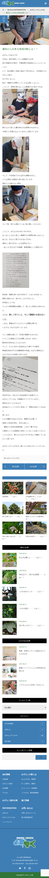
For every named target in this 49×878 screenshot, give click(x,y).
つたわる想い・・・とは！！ (30, 608)
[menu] (45, 3)
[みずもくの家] (24, 852)
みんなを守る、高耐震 (28, 779)
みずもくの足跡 (7, 784)
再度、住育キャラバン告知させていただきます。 (32, 652)
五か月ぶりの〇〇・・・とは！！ (31, 625)
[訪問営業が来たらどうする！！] (13, 466)
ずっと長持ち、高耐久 (28, 784)
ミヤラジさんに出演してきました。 (32, 685)
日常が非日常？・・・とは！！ (36, 536)
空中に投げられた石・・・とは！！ (11, 537)
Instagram (29, 868)
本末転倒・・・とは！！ (10, 497)
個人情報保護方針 (27, 817)
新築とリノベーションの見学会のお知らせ (32, 669)
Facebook (24, 868)
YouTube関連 (24, 724)
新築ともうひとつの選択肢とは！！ (35, 517)
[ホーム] (3, 9)
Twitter (20, 868)
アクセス (5, 793)
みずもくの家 (29, 875)
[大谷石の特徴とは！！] (35, 466)
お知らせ (24, 729)
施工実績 (24, 741)
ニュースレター (7, 822)
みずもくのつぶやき (42, 17)
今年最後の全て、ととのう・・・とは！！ (33, 498)
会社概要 (5, 788)
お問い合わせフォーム (28, 813)
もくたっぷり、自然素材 (29, 788)
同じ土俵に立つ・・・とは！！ (12, 516)
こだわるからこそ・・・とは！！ (31, 591)
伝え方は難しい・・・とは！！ (30, 557)
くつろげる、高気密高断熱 (30, 793)
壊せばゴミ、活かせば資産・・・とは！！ (32, 575)
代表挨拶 (5, 779)
